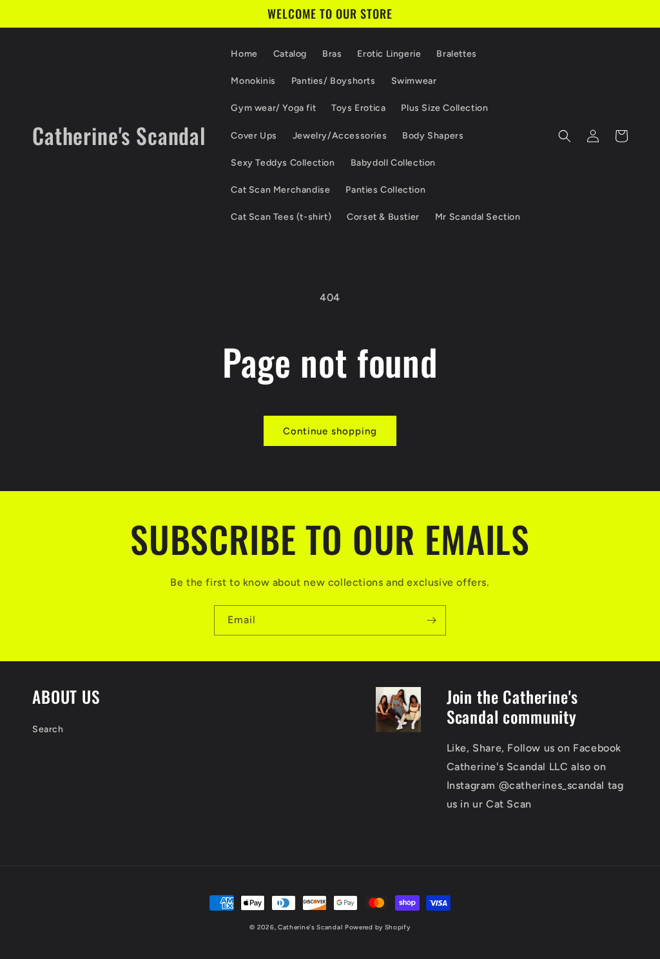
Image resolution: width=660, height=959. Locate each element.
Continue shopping (330, 431)
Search (48, 729)
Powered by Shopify (378, 927)
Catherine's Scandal (310, 927)
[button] (564, 136)
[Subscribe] (431, 620)
